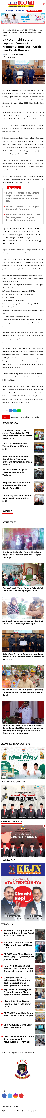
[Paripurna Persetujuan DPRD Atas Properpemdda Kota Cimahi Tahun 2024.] (39, 486)
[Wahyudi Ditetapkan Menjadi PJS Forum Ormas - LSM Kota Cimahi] (40, 946)
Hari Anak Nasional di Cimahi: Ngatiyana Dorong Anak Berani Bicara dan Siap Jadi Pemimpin (21, 555)
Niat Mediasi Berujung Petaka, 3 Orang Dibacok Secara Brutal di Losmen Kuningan (19, 933)
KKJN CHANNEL (34, 11)
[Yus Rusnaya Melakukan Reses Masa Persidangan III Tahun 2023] (39, 499)
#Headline (25, 417)
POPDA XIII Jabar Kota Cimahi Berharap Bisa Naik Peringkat (18, 1014)
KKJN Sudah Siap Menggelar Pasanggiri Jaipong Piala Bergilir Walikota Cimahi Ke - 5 (18, 992)
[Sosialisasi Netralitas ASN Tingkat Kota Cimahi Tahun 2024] (39, 447)
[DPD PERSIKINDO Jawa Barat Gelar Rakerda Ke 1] (40, 1028)
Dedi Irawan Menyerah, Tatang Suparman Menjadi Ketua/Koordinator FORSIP (19, 1039)
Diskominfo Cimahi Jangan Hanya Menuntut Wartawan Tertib (17, 1004)
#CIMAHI (15, 417)
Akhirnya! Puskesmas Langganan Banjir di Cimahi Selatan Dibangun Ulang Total (22, 622)
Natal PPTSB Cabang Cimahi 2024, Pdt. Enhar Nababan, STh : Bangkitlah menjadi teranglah (19, 968)
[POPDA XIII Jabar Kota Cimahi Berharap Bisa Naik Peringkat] (40, 1016)
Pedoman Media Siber (17, 1111)
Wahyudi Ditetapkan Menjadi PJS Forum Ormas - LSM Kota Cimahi (18, 945)
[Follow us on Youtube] (21, 1095)
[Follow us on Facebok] (4, 1095)
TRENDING (20, 11)
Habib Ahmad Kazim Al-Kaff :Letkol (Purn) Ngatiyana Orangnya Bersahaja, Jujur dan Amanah (23, 217)
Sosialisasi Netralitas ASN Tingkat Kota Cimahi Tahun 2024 (22, 208)
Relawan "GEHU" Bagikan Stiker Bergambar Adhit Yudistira (14, 472)
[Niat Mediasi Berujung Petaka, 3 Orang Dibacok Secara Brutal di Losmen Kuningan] (40, 934)
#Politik (35, 417)
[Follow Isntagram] (15, 1095)
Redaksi (5, 1111)
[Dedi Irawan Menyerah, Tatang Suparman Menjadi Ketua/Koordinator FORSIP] (40, 1040)
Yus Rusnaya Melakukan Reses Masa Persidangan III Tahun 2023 (17, 498)
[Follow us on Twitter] (10, 1095)
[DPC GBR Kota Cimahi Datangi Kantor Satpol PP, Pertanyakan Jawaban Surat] (40, 958)
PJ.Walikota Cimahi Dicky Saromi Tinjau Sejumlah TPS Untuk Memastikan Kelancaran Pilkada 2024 (22, 196)
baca (39, 55)
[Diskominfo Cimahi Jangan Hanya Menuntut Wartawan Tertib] (40, 1005)
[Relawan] (39, 473)
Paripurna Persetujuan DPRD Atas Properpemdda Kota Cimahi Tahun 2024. (16, 485)
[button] (43, 3)
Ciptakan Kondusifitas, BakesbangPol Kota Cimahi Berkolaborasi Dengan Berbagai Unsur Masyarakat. (18, 981)
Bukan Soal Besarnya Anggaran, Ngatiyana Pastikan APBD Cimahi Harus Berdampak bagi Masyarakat (24, 657)
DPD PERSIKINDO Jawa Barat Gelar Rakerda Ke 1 (18, 1026)
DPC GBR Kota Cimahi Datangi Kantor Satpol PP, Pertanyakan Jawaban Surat (19, 957)
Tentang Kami (33, 1111)
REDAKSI (9, 11)
